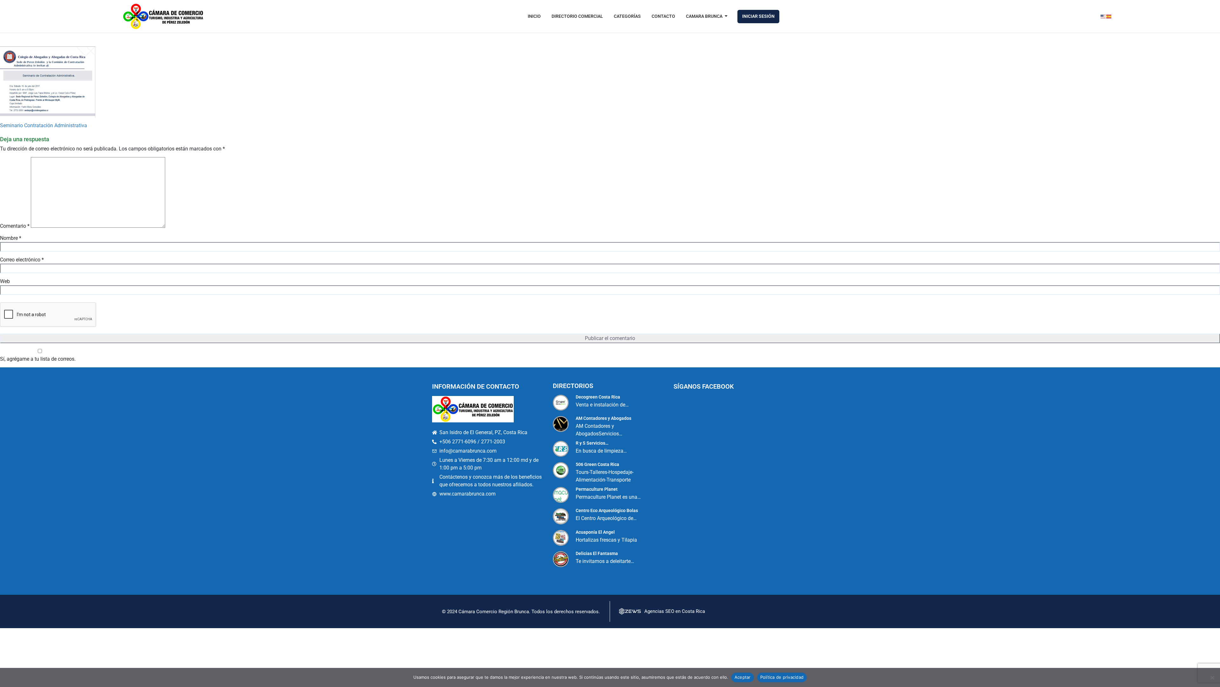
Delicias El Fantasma (597, 553)
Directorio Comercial (577, 16)
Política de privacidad (782, 677)
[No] (1212, 677)
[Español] (1109, 16)
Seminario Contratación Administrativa (43, 125)
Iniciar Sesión (758, 16)
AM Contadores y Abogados (603, 418)
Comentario (15, 226)
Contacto (663, 16)
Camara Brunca (704, 16)
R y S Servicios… (592, 443)
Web (5, 281)
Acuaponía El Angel (595, 532)
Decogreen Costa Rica (598, 396)
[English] (1103, 16)
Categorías (627, 16)
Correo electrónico (22, 260)
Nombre (10, 238)
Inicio (534, 16)
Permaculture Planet (597, 489)
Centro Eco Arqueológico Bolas (607, 510)
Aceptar (743, 677)
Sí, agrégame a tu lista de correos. (38, 359)
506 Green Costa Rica (597, 464)
